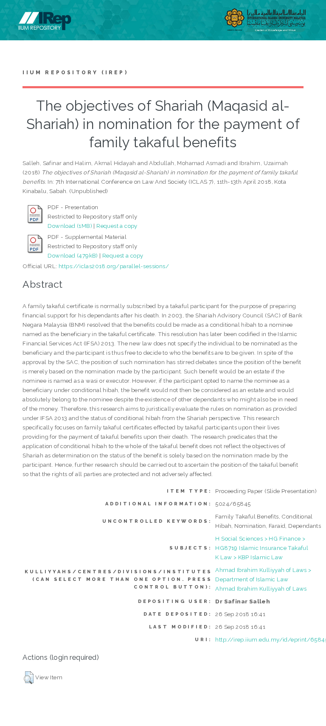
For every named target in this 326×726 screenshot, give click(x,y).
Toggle (15, 16)
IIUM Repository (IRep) (75, 73)
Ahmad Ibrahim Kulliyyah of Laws (260, 588)
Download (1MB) (70, 225)
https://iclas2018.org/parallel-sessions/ (114, 266)
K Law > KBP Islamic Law (249, 557)
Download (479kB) (73, 255)
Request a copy (117, 225)
